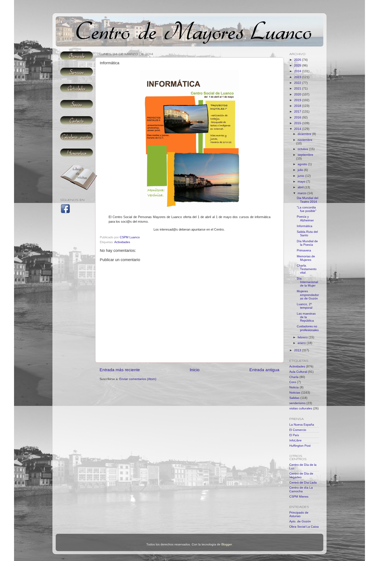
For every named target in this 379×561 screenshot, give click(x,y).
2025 (298, 65)
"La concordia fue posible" (306, 209)
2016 (298, 117)
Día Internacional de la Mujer (307, 282)
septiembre (305, 154)
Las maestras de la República (306, 317)
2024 (298, 71)
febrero (303, 337)
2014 (298, 129)
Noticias (294, 392)
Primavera (304, 250)
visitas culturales (300, 408)
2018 (298, 106)
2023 (298, 77)
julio (301, 170)
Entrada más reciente (120, 369)
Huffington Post (300, 445)
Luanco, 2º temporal (304, 306)
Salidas (294, 398)
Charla (294, 377)
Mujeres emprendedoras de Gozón (308, 295)
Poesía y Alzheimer (305, 218)
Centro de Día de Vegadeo (301, 475)
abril (301, 187)
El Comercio (297, 430)
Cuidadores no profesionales (308, 328)
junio (301, 175)
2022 (298, 82)
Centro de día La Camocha (301, 489)
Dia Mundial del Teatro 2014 (307, 199)
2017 (298, 111)
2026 (298, 59)
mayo (302, 181)
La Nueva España (301, 424)
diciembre (305, 134)
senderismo (297, 403)
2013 (298, 350)
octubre (303, 149)
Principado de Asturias (298, 514)
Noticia (294, 387)
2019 (298, 100)
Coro (292, 382)
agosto (303, 164)
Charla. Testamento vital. (306, 269)
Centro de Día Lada (303, 482)
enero (302, 343)
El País (294, 435)
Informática (304, 226)
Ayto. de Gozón (300, 521)
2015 (298, 123)
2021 (298, 88)
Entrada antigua (264, 369)
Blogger (226, 544)
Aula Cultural (298, 371)
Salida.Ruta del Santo (307, 233)
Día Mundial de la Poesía (307, 243)
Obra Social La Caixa (304, 526)
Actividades (122, 242)
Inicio (195, 369)
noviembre (305, 140)
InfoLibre (295, 440)
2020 (298, 94)
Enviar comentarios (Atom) (137, 379)
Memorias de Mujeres (306, 258)
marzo (302, 193)
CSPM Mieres (298, 496)
